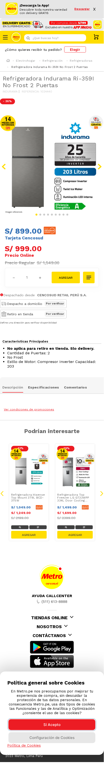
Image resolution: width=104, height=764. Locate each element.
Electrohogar (25, 60)
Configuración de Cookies (52, 737)
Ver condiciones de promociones (29, 409)
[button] (89, 278)
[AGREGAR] (66, 277)
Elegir (75, 49)
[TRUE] (29, 535)
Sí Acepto (52, 724)
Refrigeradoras (81, 60)
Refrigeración (52, 60)
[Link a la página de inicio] (8, 61)
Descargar (82, 9)
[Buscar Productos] (81, 37)
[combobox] (55, 37)
